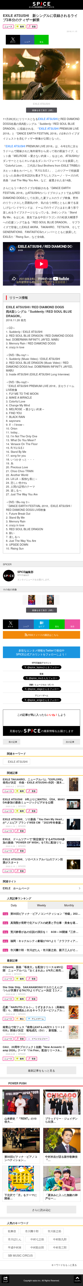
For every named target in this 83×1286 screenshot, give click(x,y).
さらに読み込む (41, 1210)
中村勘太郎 (37, 1247)
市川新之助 (54, 1231)
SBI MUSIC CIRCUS (20, 1255)
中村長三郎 (60, 1247)
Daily (14, 905)
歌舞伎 (12, 1231)
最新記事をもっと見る (41, 1070)
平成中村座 (14, 1247)
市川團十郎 (32, 1231)
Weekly (41, 905)
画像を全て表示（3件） (43, 110)
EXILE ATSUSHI (48, 119)
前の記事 (12, 741)
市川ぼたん (14, 1239)
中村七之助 (37, 1239)
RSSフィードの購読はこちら (43, 634)
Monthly (69, 905)
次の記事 (70, 741)
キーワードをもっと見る (64, 1264)
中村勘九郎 (60, 1239)
